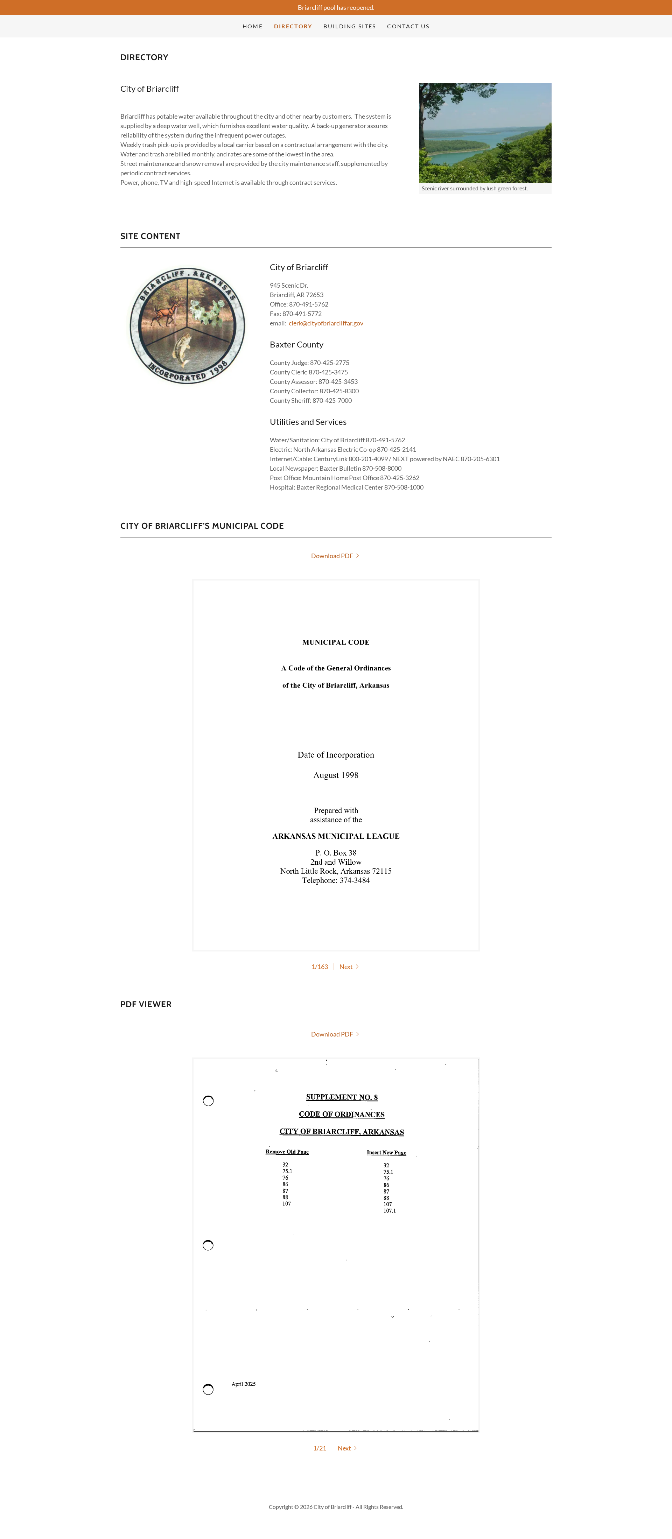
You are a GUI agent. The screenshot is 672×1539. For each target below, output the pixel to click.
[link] (336, 556)
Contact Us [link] (408, 26)
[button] (350, 966)
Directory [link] (293, 26)
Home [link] (253, 26)
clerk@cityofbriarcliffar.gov (326, 323)
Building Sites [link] (349, 26)
